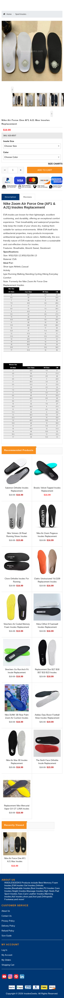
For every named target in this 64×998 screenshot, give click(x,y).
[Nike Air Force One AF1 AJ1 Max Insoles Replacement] (17, 100)
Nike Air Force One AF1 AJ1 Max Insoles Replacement (14, 861)
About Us (6, 911)
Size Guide (6, 936)
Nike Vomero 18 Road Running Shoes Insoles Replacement (16, 536)
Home (9, 14)
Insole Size (8, 141)
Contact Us (7, 916)
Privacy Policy (8, 921)
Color (6, 152)
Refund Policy (8, 931)
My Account (7, 955)
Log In (4, 950)
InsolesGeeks (30, 993)
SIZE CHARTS (55, 164)
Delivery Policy (8, 926)
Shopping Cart (8, 965)
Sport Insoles (20, 14)
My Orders (6, 960)
